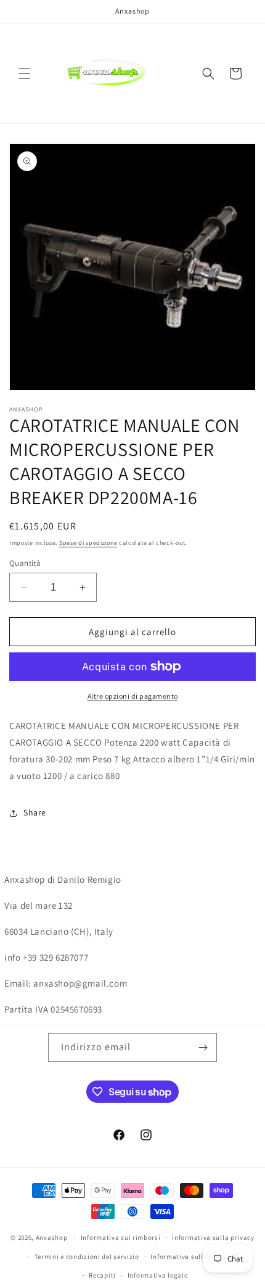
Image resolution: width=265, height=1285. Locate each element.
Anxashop (52, 1237)
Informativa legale (158, 1275)
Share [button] (34, 812)
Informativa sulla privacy (213, 1237)
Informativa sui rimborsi (121, 1237)
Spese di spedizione (88, 543)
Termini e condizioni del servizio (87, 1256)
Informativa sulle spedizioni (196, 1256)
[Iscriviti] (202, 1047)
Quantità (25, 563)
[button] (24, 73)
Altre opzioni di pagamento (133, 696)
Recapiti (102, 1275)
